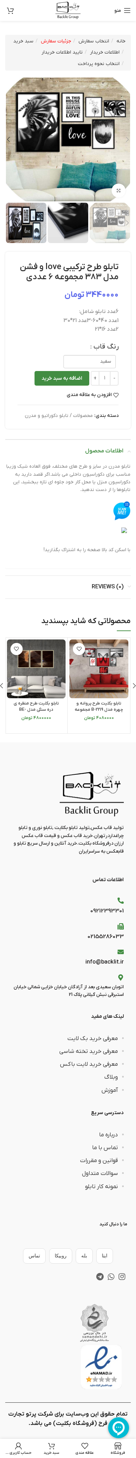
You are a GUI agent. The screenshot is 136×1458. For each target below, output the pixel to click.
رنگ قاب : (104, 346)
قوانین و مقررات (99, 1161)
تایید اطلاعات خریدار (62, 52)
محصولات (83, 415)
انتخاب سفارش (93, 41)
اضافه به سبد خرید (61, 378)
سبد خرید (23, 41)
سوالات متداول (100, 1173)
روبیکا (61, 1255)
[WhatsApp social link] (111, 1276)
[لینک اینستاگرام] (121, 1276)
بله (84, 1255)
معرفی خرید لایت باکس (89, 1064)
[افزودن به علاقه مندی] (79, 649)
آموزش (109, 1090)
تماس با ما (105, 1148)
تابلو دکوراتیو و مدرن (46, 415)
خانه (121, 41)
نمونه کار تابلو (101, 1187)
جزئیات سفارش (56, 41)
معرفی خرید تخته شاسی (88, 1051)
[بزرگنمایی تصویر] (119, 191)
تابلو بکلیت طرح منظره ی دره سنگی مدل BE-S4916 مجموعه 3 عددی (36, 709)
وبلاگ (111, 1077)
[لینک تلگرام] (100, 1276)
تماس (34, 1255)
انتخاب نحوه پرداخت (99, 64)
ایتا (104, 1255)
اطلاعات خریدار (105, 52)
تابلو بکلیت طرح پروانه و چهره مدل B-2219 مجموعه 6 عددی (99, 709)
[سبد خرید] (10, 10)
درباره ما (108, 1135)
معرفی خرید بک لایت (92, 1038)
